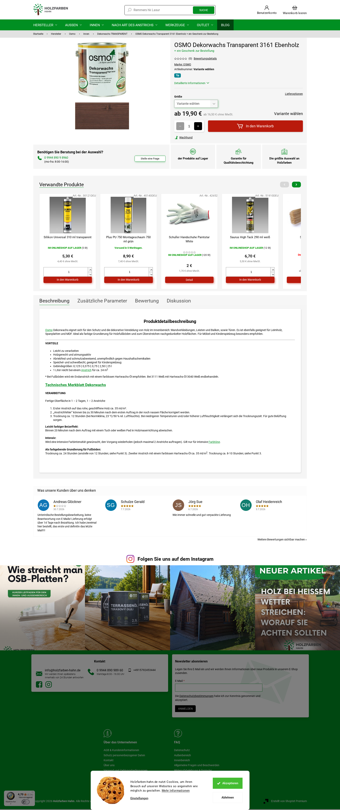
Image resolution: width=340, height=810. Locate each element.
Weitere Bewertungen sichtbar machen (281, 539)
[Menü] (32, 793)
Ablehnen (228, 797)
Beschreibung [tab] (54, 301)
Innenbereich (182, 760)
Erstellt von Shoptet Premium (289, 801)
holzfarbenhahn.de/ (48, 684)
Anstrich (86, 370)
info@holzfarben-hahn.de (62, 670)
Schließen (202, 137)
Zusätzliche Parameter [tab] (102, 301)
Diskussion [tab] (179, 301)
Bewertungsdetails (205, 58)
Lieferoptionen (294, 93)
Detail (189, 279)
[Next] (296, 184)
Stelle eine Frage (150, 158)
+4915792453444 (144, 670)
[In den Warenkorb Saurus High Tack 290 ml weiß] (250, 280)
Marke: (182, 64)
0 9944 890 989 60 (110, 670)
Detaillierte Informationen (189, 83)
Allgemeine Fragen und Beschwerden (196, 765)
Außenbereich (182, 755)
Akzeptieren (230, 783)
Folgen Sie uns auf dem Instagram (176, 559)
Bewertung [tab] (147, 301)
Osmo (49, 330)
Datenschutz (182, 750)
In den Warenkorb (260, 126)
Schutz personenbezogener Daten (124, 755)
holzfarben (39, 684)
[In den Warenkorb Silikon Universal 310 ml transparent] (67, 280)
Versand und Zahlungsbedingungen (125, 770)
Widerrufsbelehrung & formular (193, 770)
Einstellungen (139, 798)
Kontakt (109, 760)
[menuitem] (45, 24)
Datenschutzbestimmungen (196, 696)
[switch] (26, 801)
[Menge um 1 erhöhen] (198, 126)
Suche (203, 10)
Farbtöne (214, 441)
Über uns (109, 765)
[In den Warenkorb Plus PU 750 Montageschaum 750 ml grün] (128, 280)
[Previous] (284, 184)
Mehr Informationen (176, 790)
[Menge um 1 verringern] (180, 126)
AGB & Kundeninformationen (121, 750)
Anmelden (185, 708)
